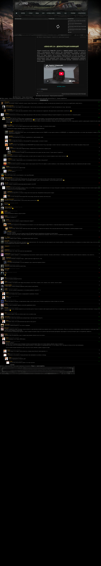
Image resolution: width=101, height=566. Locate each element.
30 (21, 191)
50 (19, 316)
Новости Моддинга (47, 37)
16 (19, 237)
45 (20, 162)
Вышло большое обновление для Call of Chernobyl (74, 93)
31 (20, 257)
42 (21, 261)
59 (18, 320)
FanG (39, 369)
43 (21, 231)
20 (21, 158)
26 (19, 253)
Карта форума (52, 370)
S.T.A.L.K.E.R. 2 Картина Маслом (75, 23)
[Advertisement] (61, 41)
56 (19, 341)
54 (17, 334)
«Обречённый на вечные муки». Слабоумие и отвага (79, 29)
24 (18, 246)
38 (21, 285)
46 (18, 292)
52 (22, 143)
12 (21, 109)
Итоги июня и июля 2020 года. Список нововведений (79, 26)
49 (16, 312)
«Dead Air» (53, 50)
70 (25, 151)
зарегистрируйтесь (41, 365)
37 (19, 195)
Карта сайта (45, 370)
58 (22, 147)
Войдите (33, 365)
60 (19, 350)
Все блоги (69, 32)
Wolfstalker (30, 369)
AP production (43, 369)
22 (19, 166)
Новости (40, 37)
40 (21, 227)
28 (18, 268)
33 (16, 272)
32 (20, 223)
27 (18, 264)
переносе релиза (68, 50)
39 (16, 288)
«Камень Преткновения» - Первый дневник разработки (50, 95)
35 (21, 139)
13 (17, 216)
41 (15, 300)
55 (18, 337)
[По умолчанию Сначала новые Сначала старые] (44, 100)
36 (16, 281)
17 (22, 125)
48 (17, 307)
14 (19, 186)
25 (18, 249)
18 (21, 154)
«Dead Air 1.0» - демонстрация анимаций (60, 37)
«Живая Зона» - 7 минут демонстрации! (23, 97)
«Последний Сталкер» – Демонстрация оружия (34, 98)
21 (18, 240)
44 (17, 303)
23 (21, 170)
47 (18, 296)
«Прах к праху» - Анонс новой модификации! (11, 98)
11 (16, 211)
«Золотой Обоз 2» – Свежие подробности (57, 98)
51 (19, 324)
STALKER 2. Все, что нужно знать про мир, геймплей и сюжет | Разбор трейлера (84, 20)
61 (19, 353)
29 (22, 136)
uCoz (63, 370)
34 (15, 277)
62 (21, 357)
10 (21, 207)
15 (18, 219)
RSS (56, 370)
